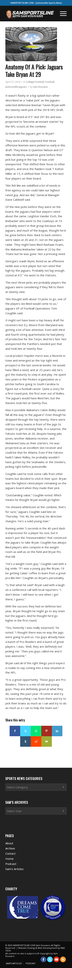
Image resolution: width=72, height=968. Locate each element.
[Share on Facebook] (15, 731)
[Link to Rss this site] (63, 959)
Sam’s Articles (14, 869)
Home (9, 859)
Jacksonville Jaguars (16, 86)
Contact (10, 853)
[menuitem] (61, 13)
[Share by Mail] (46, 741)
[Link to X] (50, 959)
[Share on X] (25, 731)
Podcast (10, 864)
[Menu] (61, 13)
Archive (10, 848)
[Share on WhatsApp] (36, 731)
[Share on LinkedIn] (57, 731)
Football (49, 81)
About (9, 843)
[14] (31, 44)
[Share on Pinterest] (46, 731)
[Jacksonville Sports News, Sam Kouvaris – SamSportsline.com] (29, 13)
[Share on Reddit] (36, 741)
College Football (35, 81)
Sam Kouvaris (40, 86)
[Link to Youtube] (56, 959)
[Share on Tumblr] (25, 741)
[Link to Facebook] (43, 959)
